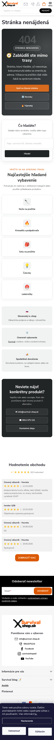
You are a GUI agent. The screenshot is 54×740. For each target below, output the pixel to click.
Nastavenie (27, 721)
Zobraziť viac (27, 557)
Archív (5, 685)
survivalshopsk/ (29, 653)
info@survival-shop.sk (29, 639)
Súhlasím (40, 731)
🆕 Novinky (27, 97)
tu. (36, 714)
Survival (11, 341)
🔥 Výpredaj (27, 105)
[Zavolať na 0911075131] (33, 4)
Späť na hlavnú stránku (27, 88)
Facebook (29, 648)
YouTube (29, 658)
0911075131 (29, 643)
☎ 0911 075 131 (27, 420)
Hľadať (46, 10)
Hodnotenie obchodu (27, 464)
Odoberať (43, 591)
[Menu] (50, 4)
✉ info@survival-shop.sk (27, 412)
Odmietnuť (14, 730)
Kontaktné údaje (27, 428)
